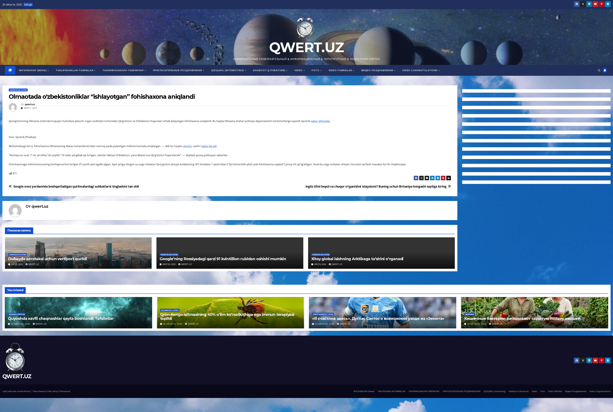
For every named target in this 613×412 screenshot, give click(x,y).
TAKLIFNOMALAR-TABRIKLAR (75, 70)
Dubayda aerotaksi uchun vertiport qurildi (47, 258)
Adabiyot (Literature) (269, 70)
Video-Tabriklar (341, 70)
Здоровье (469, 314)
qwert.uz (30, 104)
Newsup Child (44, 391)
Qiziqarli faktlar (17, 314)
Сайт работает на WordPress (16, 391)
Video (298, 70)
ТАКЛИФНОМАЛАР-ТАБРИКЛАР (123, 70)
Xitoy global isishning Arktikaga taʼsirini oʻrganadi (357, 258)
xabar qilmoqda (320, 121)
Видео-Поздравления (377, 70)
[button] (599, 70)
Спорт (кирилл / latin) (323, 314)
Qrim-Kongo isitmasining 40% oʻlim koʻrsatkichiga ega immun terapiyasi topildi (227, 316)
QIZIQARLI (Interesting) (227, 70)
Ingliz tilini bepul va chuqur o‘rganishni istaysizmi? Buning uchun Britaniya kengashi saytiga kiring (376, 186)
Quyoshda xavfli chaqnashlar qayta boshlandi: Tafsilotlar (61, 318)
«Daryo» (187, 146)
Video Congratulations (420, 70)
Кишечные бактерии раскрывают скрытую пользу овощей (522, 318)
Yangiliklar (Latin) (18, 90)
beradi (213, 146)
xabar (205, 146)
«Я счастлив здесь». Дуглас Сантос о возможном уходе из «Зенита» (378, 318)
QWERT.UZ (306, 47)
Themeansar (64, 391)
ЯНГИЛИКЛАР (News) (33, 70)
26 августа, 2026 (21, 324)
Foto (316, 70)
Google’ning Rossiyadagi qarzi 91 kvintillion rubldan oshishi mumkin (223, 258)
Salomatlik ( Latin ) (170, 310)
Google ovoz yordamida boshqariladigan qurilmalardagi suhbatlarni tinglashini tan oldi (76, 186)
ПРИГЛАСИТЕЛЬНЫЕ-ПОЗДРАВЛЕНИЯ (178, 70)
